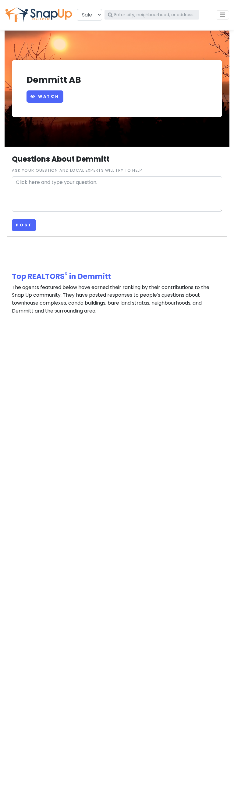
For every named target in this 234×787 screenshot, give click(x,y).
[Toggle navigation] (222, 15)
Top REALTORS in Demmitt (61, 276)
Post (24, 225)
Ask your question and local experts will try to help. (78, 170)
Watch (47, 96)
